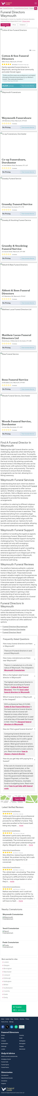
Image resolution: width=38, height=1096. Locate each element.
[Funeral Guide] (1, 8)
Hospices (3, 1083)
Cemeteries (4, 1080)
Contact (7, 1019)
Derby (5, 997)
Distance (22, 25)
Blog (12, 1019)
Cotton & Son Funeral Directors (17, 707)
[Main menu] (36, 3)
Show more (26, 21)
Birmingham (7, 968)
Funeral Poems (5, 1067)
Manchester (7, 972)
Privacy (27, 1019)
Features (16, 1019)
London (6, 962)
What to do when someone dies (9, 1056)
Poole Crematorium (11, 942)
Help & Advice (8, 1053)
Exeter (5, 994)
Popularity (5, 25)
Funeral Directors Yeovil (11, 632)
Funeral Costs (4, 1061)
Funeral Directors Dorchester (13, 629)
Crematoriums (4, 1075)
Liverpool (6, 975)
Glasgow (6, 965)
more (21, 825)
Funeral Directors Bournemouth (15, 627)
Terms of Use (4, 1021)
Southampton (8, 988)
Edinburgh (7, 978)
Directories (6, 1072)
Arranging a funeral (6, 1059)
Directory (22, 1019)
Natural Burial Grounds (7, 1078)
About (2, 1019)
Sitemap (11, 1021)
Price (14, 25)
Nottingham (7, 981)
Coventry (6, 991)
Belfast (5, 984)
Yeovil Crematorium (11, 928)
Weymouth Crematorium (14, 670)
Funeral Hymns (5, 1064)
